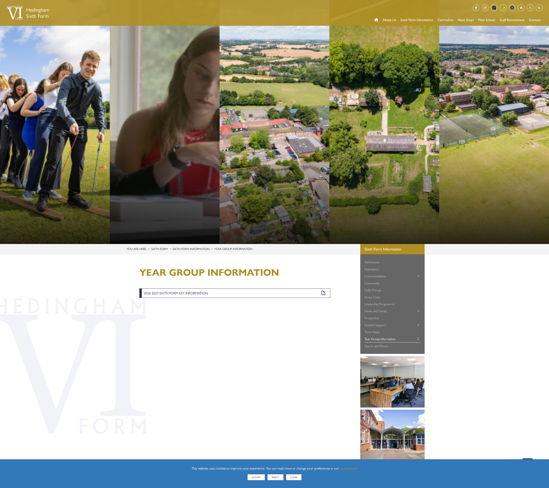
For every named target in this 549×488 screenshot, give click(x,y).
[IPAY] (494, 7)
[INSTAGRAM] (485, 7)
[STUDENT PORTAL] (530, 7)
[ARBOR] (503, 7)
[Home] (27, 12)
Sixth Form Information (191, 249)
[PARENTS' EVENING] (512, 7)
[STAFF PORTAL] (521, 7)
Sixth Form (159, 249)
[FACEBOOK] (476, 7)
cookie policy (348, 468)
